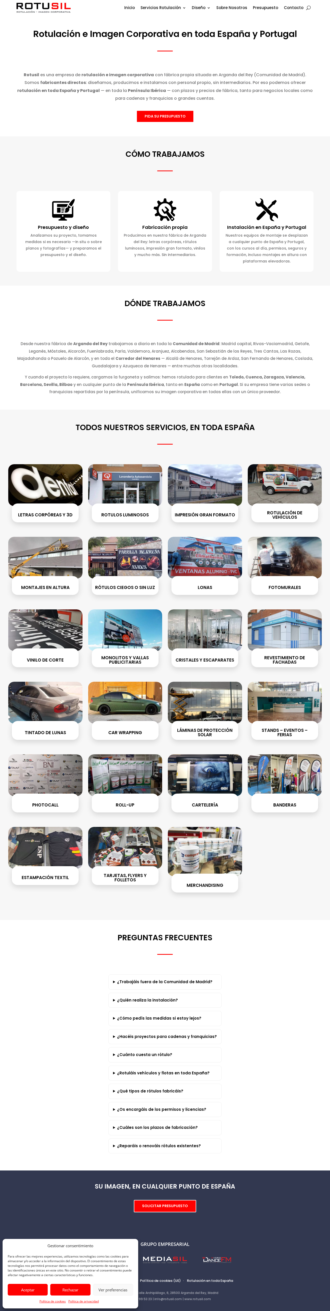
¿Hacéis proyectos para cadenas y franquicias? (167, 1036)
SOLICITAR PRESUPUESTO (165, 1205)
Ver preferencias (112, 1289)
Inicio (129, 8)
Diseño (198, 8)
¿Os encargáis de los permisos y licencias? (161, 1109)
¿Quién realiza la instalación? (147, 1000)
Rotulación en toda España (210, 1280)
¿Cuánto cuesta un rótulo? (144, 1054)
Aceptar (28, 1289)
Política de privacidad (83, 1301)
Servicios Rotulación (161, 8)
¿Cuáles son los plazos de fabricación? (157, 1127)
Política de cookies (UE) (160, 1280)
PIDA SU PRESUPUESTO (165, 116)
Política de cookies (52, 1301)
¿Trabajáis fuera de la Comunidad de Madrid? (164, 981)
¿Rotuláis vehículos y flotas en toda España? (163, 1073)
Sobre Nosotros (231, 8)
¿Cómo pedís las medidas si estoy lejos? (159, 1018)
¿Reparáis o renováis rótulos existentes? (159, 1146)
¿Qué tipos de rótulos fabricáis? (150, 1091)
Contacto (293, 8)
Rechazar (70, 1289)
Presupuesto (265, 8)
